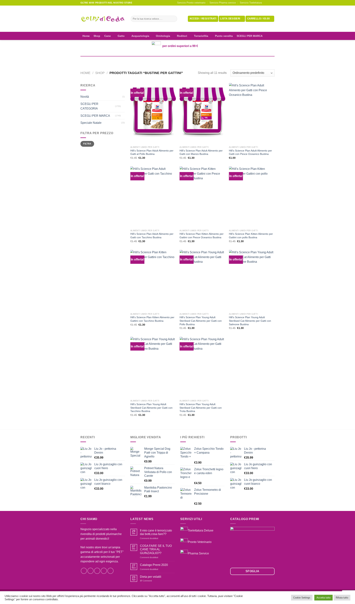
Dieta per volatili (150, 576)
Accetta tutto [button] (323, 597)
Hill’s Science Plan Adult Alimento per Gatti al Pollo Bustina (151, 152)
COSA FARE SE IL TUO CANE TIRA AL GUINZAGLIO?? (156, 549)
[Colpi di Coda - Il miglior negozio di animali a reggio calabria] (102, 18)
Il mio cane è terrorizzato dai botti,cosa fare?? (156, 532)
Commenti (146, 581)
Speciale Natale (91, 122)
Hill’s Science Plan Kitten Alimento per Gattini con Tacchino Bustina (152, 319)
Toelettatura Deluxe (200, 530)
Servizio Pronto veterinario (191, 2)
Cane (107, 35)
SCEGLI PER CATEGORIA (89, 106)
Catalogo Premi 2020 (154, 564)
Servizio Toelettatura (251, 2)
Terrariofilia (201, 35)
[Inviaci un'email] (273, 2)
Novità (84, 96)
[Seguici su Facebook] (266, 2)
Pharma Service (198, 553)
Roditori (182, 35)
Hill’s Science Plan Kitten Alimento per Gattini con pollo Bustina (251, 235)
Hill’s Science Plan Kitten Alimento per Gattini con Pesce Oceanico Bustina (202, 235)
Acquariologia (140, 35)
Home (86, 35)
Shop (97, 35)
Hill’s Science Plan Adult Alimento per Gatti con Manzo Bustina (201, 152)
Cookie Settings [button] (301, 597)
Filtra (87, 143)
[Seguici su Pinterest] (110, 571)
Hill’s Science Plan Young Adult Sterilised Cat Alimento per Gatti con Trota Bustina (201, 408)
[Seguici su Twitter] (97, 571)
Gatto (121, 35)
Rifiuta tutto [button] (342, 597)
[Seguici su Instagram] (269, 2)
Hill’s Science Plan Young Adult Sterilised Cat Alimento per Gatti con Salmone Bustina (250, 321)
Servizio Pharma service (222, 2)
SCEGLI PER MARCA (250, 35)
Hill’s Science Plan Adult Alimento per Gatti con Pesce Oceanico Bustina (250, 152)
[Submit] (173, 19)
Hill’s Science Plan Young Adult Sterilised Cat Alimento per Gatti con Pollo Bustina (201, 321)
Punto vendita (224, 35)
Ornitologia (163, 35)
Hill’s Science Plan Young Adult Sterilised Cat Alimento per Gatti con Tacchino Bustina (151, 408)
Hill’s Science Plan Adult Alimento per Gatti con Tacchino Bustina (151, 235)
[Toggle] (123, 106)
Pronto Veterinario (200, 541)
